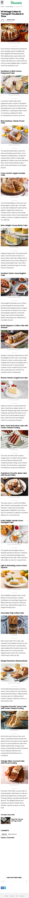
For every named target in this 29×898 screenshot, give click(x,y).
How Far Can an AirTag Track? (17, 820)
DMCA (6, 896)
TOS (17, 896)
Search (26, 882)
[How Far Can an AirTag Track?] (5, 820)
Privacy (12, 896)
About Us (21, 896)
